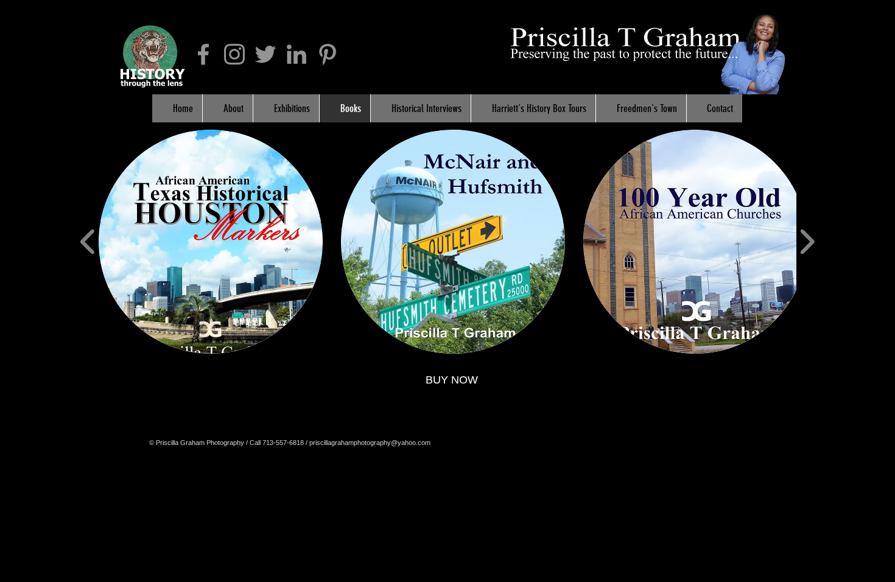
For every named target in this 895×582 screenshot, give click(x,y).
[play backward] (88, 242)
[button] (211, 242)
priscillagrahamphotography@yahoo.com (369, 442)
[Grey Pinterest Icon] (328, 54)
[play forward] (807, 242)
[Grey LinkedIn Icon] (297, 54)
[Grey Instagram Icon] (234, 54)
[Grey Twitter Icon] (265, 54)
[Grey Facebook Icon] (203, 54)
